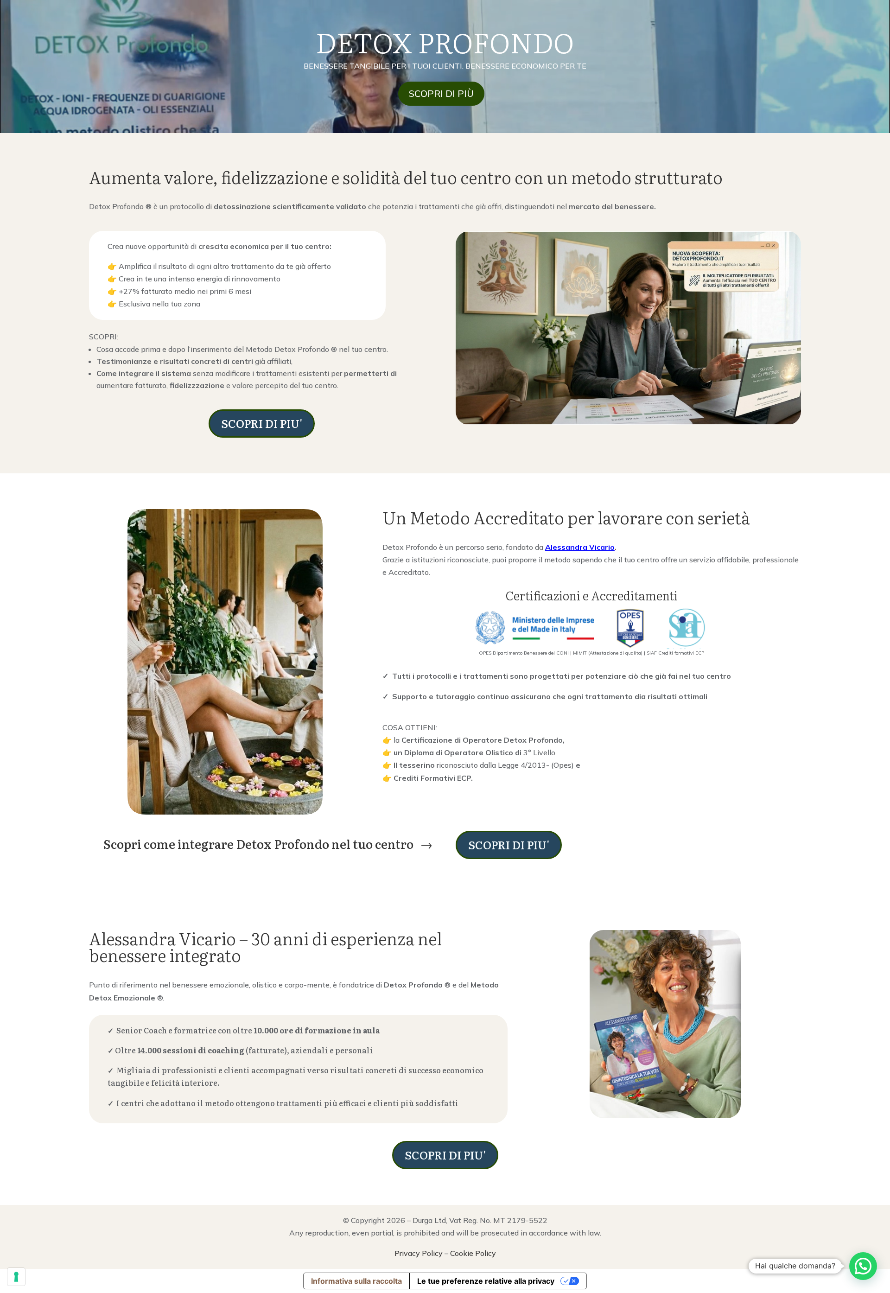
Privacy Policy (418, 1253)
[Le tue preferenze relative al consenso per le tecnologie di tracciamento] (16, 1277)
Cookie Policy (473, 1253)
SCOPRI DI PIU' (261, 423)
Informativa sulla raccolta (356, 1281)
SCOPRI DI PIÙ (441, 93)
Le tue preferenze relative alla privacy (485, 1281)
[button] (863, 1266)
